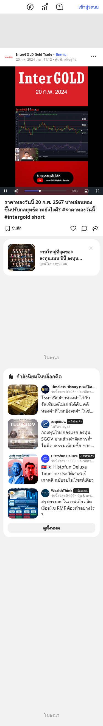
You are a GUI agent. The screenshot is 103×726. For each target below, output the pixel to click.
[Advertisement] (52, 30)
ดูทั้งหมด (51, 528)
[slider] (45, 190)
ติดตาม (61, 54)
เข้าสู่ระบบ (89, 7)
